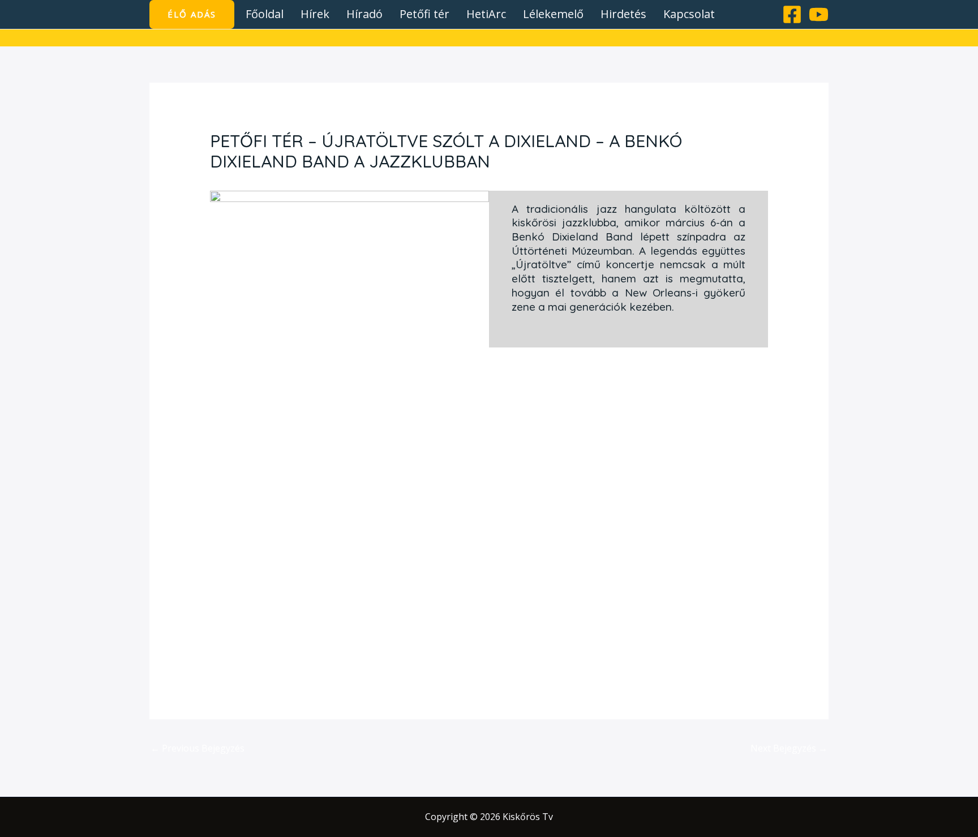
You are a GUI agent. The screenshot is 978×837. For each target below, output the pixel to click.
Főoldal (265, 14)
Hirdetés (623, 14)
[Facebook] (792, 14)
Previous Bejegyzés (197, 748)
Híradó (364, 14)
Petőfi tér (424, 14)
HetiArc (486, 14)
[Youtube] (819, 14)
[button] (191, 14)
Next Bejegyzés (788, 748)
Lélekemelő (553, 14)
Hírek (315, 14)
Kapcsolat (689, 14)
